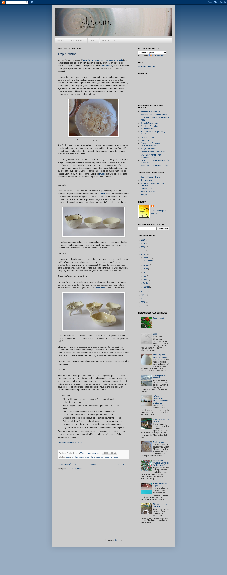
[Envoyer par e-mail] (103, 453)
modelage (74, 457)
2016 (143, 254)
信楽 (155, 334)
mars (145, 280)
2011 (143, 306)
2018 (143, 247)
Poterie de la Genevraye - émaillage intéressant (151, 144)
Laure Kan (145, 140)
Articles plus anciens (119, 464)
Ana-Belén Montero (90, 60)
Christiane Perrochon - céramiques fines (150, 127)
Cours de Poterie (77, 40)
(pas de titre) (158, 318)
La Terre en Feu (147, 137)
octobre (146, 265)
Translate (159, 56)
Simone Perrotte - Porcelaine (153, 152)
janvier (146, 287)
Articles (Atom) (75, 469)
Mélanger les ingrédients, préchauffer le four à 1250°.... (160, 399)
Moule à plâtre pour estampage (160, 356)
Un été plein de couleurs (159, 377)
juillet (145, 269)
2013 (143, 299)
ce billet (101, 194)
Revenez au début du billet (70, 443)
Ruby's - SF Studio (148, 149)
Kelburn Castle (147, 189)
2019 (143, 243)
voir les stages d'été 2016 (111, 60)
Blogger (118, 540)
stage (98, 457)
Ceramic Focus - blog (149, 123)
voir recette (107, 65)
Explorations (67, 54)
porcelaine (91, 457)
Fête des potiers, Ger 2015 (160, 505)
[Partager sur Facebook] (112, 453)
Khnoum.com (108, 40)
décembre (147, 258)
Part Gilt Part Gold (148, 192)
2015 (143, 291)
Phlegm (144, 195)
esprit (68, 457)
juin (145, 272)
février (146, 283)
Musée (102, 174)
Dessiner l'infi (146, 180)
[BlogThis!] (106, 453)
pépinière (82, 457)
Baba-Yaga (100, 288)
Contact (93, 40)
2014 (143, 295)
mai (145, 276)
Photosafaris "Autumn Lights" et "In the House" (160, 463)
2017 (143, 251)
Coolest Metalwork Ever (150, 177)
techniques (105, 457)
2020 (143, 240)
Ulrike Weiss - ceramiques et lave (154, 166)
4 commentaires (92, 453)
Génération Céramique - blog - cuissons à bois (153, 133)
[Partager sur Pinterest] (115, 453)
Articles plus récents (67, 464)
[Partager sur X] (109, 453)
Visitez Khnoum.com (146, 67)
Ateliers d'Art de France (150, 111)
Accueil (60, 40)
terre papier (114, 457)
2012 (143, 302)
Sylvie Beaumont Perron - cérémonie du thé (151, 156)
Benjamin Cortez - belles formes (154, 115)
